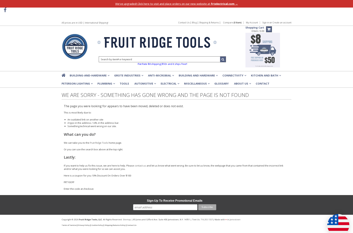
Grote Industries (128, 76)
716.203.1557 (207, 219)
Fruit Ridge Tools (99, 142)
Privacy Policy (84, 225)
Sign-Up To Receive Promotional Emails (174, 200)
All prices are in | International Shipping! (85, 22)
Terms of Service (69, 225)
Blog (194, 22)
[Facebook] (5, 10)
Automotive (144, 84)
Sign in (265, 22)
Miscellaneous (196, 84)
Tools (124, 83)
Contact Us (184, 22)
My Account (252, 22)
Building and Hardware (198, 76)
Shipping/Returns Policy (115, 225)
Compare (232, 22)
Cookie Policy (97, 225)
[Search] (223, 59)
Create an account (281, 22)
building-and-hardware (89, 76)
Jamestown (235, 219)
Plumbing (105, 84)
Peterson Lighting (77, 84)
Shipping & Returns (209, 22)
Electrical (170, 84)
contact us (140, 165)
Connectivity (234, 76)
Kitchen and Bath (265, 76)
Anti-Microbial (160, 76)
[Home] (64, 75)
